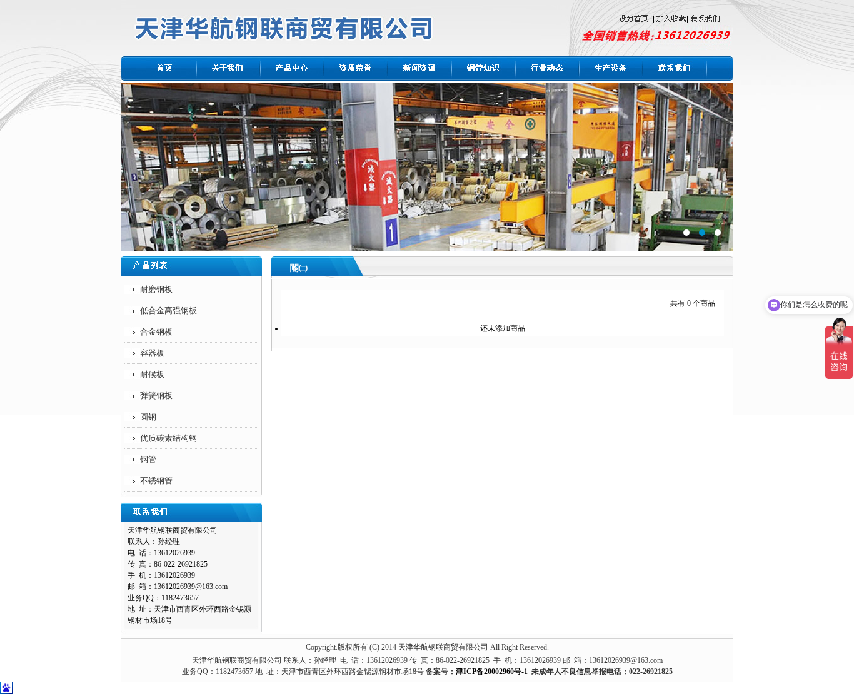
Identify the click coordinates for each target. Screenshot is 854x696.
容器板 (152, 353)
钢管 (148, 459)
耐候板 (152, 374)
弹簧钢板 (156, 395)
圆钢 (148, 416)
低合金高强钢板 (168, 310)
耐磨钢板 (156, 289)
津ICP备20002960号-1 (492, 671)
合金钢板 (156, 331)
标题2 (427, 167)
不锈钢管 (156, 480)
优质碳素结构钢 (168, 438)
